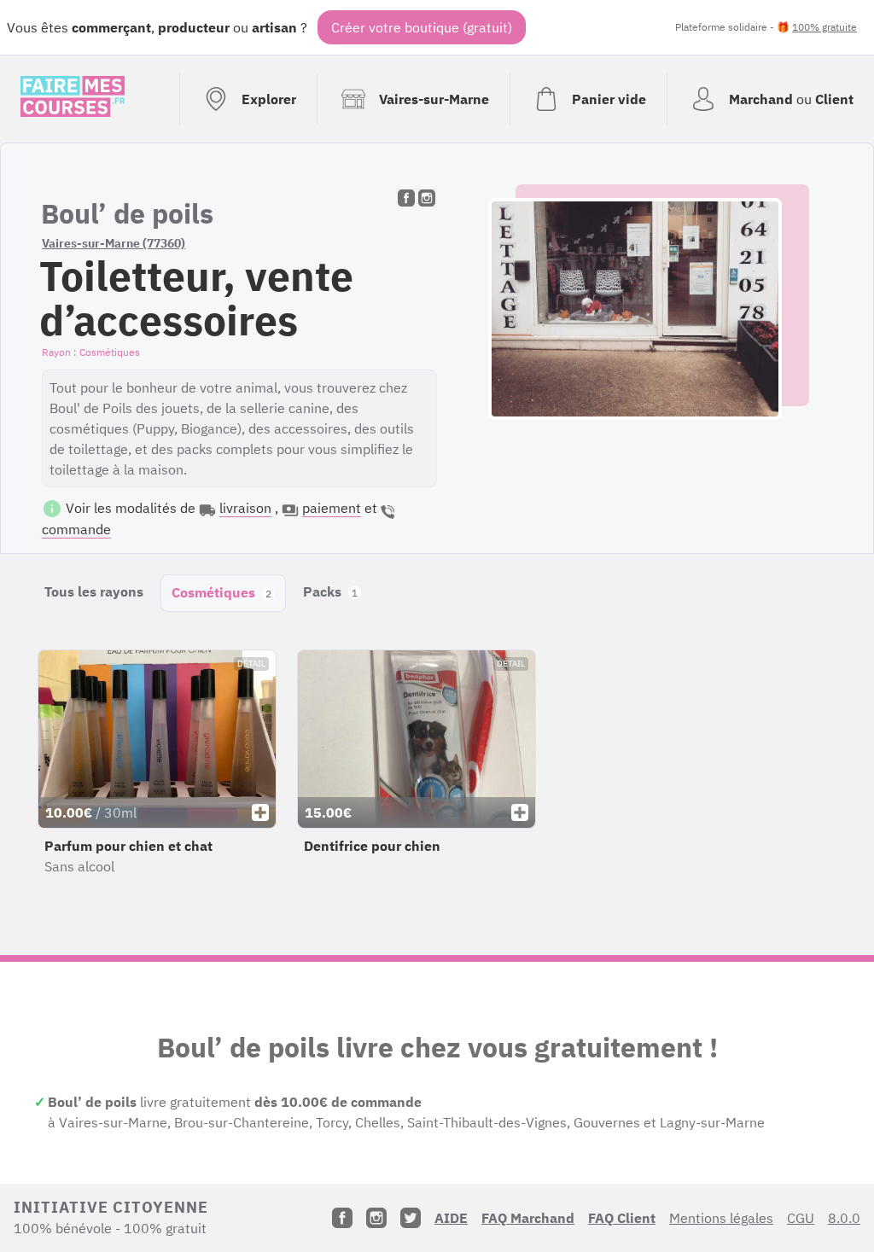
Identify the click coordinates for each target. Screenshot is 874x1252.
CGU (800, 1217)
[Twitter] (410, 1218)
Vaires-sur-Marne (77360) (113, 243)
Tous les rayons (93, 591)
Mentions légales (721, 1217)
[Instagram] (376, 1218)
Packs (330, 591)
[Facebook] (342, 1218)
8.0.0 (844, 1217)
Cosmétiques (221, 592)
